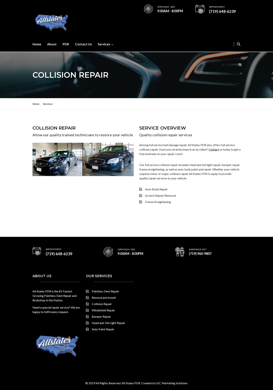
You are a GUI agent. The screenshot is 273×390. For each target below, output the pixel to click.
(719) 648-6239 (222, 11)
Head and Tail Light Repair (108, 323)
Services (104, 44)
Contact (214, 149)
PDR (66, 44)
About (52, 44)
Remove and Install (104, 297)
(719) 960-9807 (200, 254)
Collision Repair (102, 304)
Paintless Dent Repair (105, 291)
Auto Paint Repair (103, 329)
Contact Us (83, 44)
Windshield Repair (103, 310)
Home (36, 44)
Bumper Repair (101, 316)
